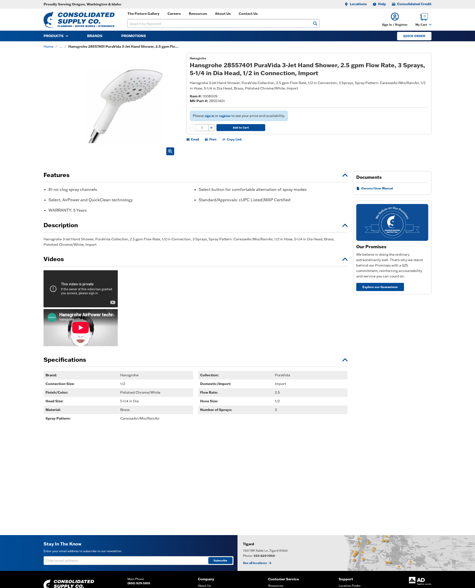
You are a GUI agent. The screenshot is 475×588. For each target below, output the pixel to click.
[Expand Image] (170, 151)
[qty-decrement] (193, 127)
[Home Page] (79, 20)
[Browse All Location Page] (356, 553)
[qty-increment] (211, 127)
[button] (394, 20)
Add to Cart (241, 127)
